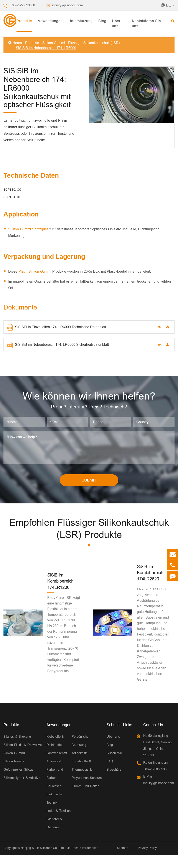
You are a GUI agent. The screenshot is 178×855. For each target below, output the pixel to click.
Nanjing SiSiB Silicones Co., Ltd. (43, 848)
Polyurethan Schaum (87, 778)
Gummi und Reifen (85, 786)
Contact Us (153, 724)
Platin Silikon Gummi (35, 271)
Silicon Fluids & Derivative (22, 745)
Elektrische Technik (54, 798)
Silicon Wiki (115, 753)
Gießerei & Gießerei (54, 823)
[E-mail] (172, 554)
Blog (102, 21)
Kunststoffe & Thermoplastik (82, 765)
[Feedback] (172, 576)
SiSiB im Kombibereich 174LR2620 (150, 572)
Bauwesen (53, 786)
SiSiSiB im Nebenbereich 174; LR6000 (46, 48)
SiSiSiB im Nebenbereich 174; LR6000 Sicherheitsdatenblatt (62, 344)
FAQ (110, 761)
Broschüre (114, 769)
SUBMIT (89, 480)
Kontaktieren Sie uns (146, 23)
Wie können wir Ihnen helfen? (89, 396)
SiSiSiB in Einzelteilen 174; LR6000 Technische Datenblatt (60, 327)
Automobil (53, 761)
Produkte (24, 21)
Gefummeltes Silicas (18, 769)
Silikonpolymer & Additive (21, 778)
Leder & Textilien (58, 810)
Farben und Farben (54, 774)
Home (17, 43)
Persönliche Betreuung (80, 741)
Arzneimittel (80, 753)
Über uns (116, 23)
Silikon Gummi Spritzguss (28, 229)
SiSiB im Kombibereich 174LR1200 (60, 581)
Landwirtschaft (56, 753)
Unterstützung (80, 21)
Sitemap (122, 848)
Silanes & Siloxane (17, 736)
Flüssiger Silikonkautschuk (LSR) (94, 43)
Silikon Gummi (53, 43)
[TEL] (172, 565)
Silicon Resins (13, 761)
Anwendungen (50, 21)
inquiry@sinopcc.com (67, 5)
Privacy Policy (147, 848)
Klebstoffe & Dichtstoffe (55, 741)
